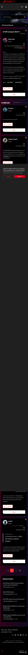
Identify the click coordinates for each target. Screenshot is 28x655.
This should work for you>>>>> (13, 539)
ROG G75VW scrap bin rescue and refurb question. (14, 599)
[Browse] (2, 7)
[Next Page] (19, 571)
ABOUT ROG (4, 630)
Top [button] (2, 651)
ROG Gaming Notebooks (7, 25)
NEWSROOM (15, 630)
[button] (5, 88)
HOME (9, 630)
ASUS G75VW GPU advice (8, 592)
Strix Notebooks (18, 82)
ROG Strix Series (7, 587)
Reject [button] (8, 176)
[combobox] (14, 17)
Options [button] (26, 25)
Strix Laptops (10, 82)
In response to (18, 525)
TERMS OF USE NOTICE (10, 640)
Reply (14, 94)
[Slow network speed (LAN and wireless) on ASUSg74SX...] (25, 102)
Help (22, 6)
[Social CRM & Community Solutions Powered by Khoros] (22, 651)
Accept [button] (19, 176)
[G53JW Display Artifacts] (22, 102)
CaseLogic (6, 156)
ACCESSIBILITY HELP (6, 632)
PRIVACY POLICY (18, 640)
